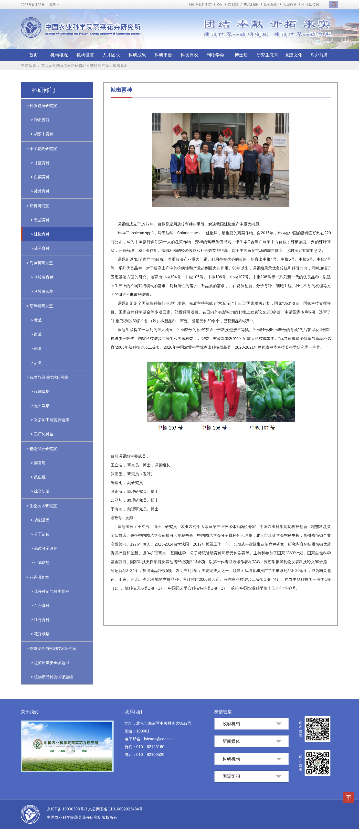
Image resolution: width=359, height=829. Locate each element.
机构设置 (85, 55)
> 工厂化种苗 (42, 434)
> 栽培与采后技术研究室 (47, 377)
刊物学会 (215, 55)
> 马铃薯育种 (42, 277)
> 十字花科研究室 (41, 149)
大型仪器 (290, 5)
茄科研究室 (99, 66)
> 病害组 (38, 463)
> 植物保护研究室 (41, 449)
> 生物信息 (40, 562)
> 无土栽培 (40, 406)
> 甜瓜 (36, 363)
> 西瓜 (36, 334)
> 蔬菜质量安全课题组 (50, 663)
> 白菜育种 (40, 177)
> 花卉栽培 (40, 634)
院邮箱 (233, 5)
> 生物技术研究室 (41, 506)
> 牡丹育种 (40, 620)
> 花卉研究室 (37, 577)
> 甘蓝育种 (40, 163)
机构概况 (59, 55)
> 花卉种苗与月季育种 (50, 591)
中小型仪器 (310, 5)
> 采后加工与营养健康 (50, 420)
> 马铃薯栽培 (42, 291)
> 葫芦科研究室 (39, 306)
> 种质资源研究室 (41, 106)
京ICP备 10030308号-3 (67, 809)
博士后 (241, 55)
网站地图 (271, 5)
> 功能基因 (40, 520)
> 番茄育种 (40, 220)
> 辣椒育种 (40, 234)
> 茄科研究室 (37, 206)
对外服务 (319, 55)
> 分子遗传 (40, 534)
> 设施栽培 (40, 391)
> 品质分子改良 (44, 548)
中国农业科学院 (200, 5)
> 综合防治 (40, 491)
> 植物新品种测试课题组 (52, 677)
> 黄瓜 (36, 320)
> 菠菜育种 (40, 191)
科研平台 (163, 55)
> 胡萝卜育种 (42, 134)
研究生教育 (267, 55)
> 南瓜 (36, 348)
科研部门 (79, 66)
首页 (33, 55)
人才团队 (111, 55)
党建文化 (293, 55)
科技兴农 (189, 55)
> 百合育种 (40, 605)
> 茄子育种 (40, 248)
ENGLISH (251, 5)
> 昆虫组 (38, 477)
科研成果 (137, 55)
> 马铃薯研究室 (39, 263)
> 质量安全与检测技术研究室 (51, 648)
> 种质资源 (40, 120)
